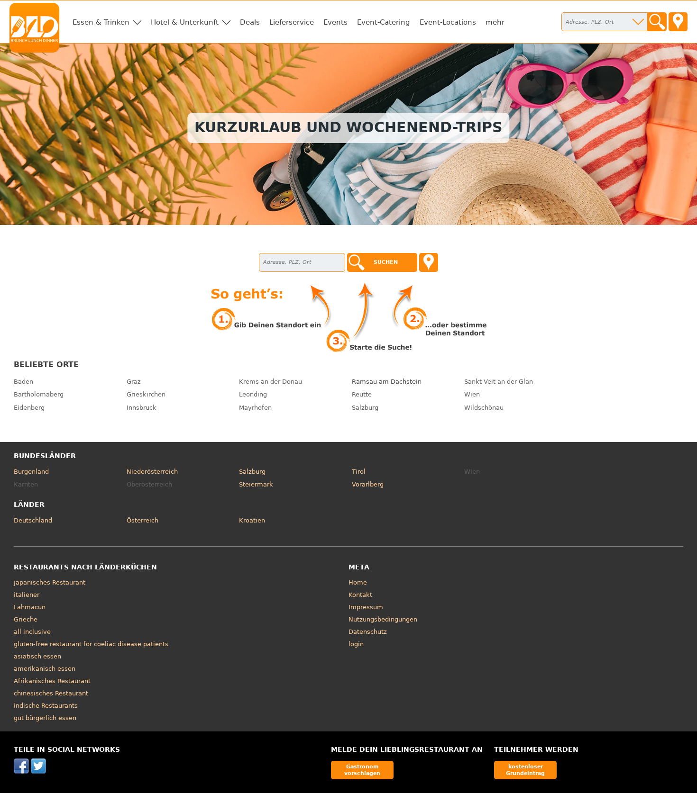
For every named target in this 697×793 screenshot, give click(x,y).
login (356, 644)
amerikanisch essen (44, 668)
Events (335, 22)
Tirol (359, 471)
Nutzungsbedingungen (382, 619)
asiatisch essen (37, 656)
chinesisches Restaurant (51, 693)
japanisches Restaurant (49, 582)
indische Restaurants (46, 705)
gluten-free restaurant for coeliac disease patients (91, 644)
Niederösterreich (152, 471)
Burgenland (31, 471)
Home (357, 582)
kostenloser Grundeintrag (525, 769)
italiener (26, 594)
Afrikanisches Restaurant (52, 681)
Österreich (142, 520)
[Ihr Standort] (678, 21)
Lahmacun (30, 607)
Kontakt (360, 594)
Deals (250, 22)
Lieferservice (291, 22)
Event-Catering (383, 22)
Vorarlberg (368, 484)
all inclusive (32, 631)
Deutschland (33, 520)
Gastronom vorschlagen (362, 769)
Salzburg (252, 471)
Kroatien (252, 520)
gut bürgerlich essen (45, 717)
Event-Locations (448, 22)
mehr (495, 22)
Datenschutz (367, 631)
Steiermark (256, 484)
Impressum (365, 607)
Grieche (25, 619)
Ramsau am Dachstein (387, 381)
